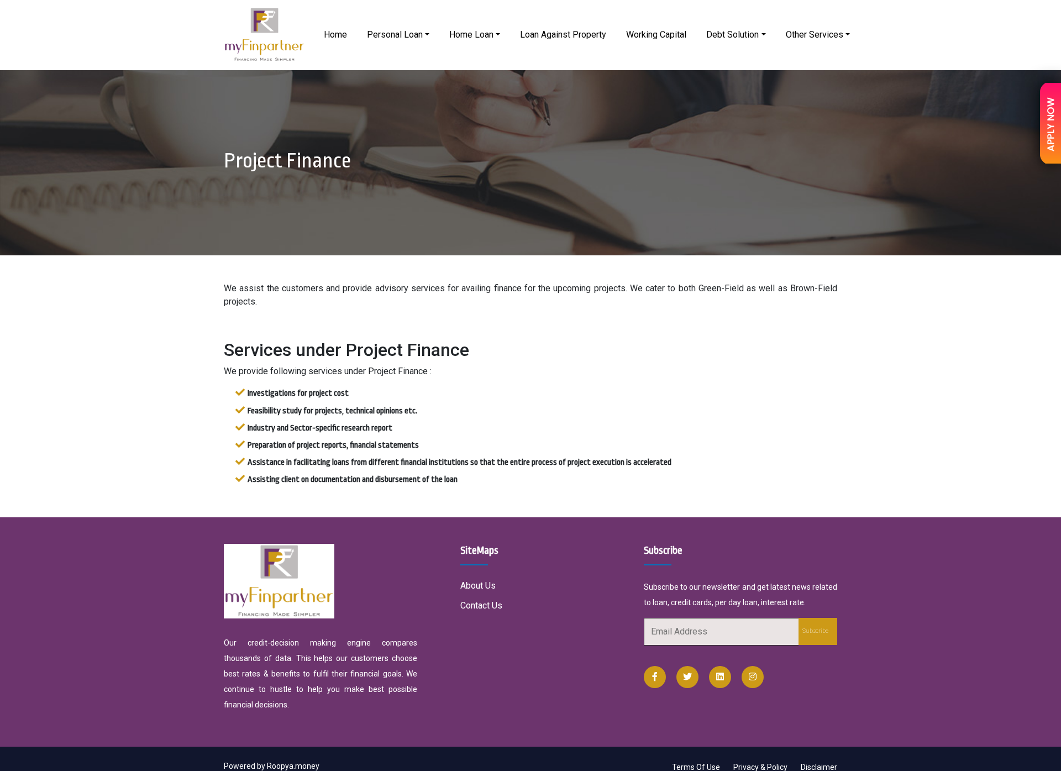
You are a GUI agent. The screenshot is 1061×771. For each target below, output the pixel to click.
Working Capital (656, 34)
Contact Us (481, 605)
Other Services (814, 34)
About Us (478, 585)
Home (335, 34)
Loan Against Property (563, 34)
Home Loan (471, 34)
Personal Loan (395, 34)
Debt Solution (732, 34)
